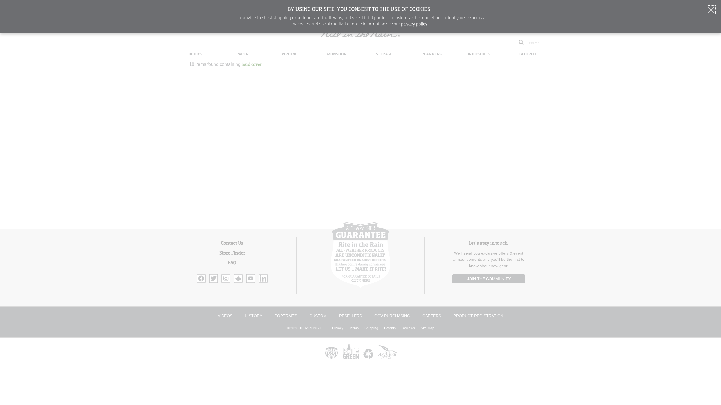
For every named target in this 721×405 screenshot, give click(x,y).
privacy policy (414, 24)
